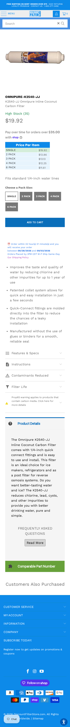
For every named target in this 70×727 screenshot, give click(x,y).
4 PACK (54, 196)
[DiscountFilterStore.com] (35, 13)
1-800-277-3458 (51, 6)
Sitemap (38, 718)
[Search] (62, 22)
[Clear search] (58, 23)
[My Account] (56, 13)
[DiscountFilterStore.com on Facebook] (28, 671)
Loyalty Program (20, 6)
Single (11, 196)
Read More (35, 543)
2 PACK (26, 196)
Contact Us (36, 6)
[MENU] (2, 13)
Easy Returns (56, 4)
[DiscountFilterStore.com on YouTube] (41, 671)
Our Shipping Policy (18, 257)
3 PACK (40, 196)
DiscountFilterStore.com (29, 714)
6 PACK (11, 206)
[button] (64, 722)
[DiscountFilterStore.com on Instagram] (35, 671)
